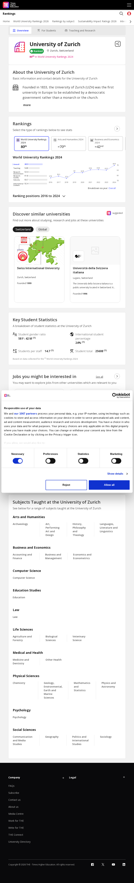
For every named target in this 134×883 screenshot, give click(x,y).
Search (121, 13)
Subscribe (13, 792)
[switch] (50, 461)
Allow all (109, 484)
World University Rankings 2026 (31, 21)
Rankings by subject (63, 21)
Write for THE (16, 827)
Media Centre (16, 813)
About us (13, 806)
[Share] (118, 44)
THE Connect (15, 834)
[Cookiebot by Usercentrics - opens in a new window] (114, 395)
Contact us (14, 799)
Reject (66, 484)
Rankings (9, 14)
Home (6, 21)
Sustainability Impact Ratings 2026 (97, 21)
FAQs (11, 785)
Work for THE (16, 820)
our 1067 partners (25, 413)
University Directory (19, 841)
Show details (115, 473)
